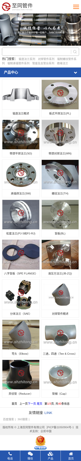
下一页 (32, 403)
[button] (36, 43)
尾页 (39, 403)
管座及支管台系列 (43, 63)
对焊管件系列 (46, 59)
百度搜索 (8, 419)
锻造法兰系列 (27, 59)
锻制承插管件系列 (18, 63)
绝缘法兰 (62, 63)
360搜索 (22, 419)
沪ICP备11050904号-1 (60, 427)
